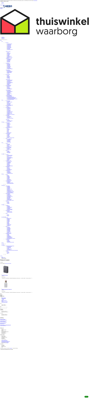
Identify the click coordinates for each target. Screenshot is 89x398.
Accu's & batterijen (8, 74)
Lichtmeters (8, 194)
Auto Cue (8, 109)
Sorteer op (1, 263)
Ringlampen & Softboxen (10, 190)
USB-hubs (8, 221)
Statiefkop (8, 176)
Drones (8, 102)
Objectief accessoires (8, 133)
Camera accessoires (8, 79)
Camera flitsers (8, 249)
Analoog (8, 248)
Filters (6, 138)
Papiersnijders (8, 172)
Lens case (8, 146)
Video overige (7, 119)
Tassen (2, 142)
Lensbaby (8, 125)
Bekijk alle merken (9, 132)
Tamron (8, 130)
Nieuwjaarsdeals (3, 257)
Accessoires (7, 154)
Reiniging (8, 84)
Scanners (8, 240)
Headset (8, 222)
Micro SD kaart (9, 116)
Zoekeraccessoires (9, 160)
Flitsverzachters (9, 70)
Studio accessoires (8, 193)
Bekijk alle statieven (9, 180)
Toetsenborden (8, 225)
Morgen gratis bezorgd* (4, 340)
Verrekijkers (3, 204)
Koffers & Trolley (9, 149)
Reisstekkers (8, 77)
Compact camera (9, 247)
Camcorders (8, 101)
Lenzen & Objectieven (4, 300)
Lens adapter (8, 136)
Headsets (8, 234)
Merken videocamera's (8, 105)
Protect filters (8, 60)
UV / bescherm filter (9, 58)
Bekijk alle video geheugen (10, 118)
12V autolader (8, 231)
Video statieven (9, 110)
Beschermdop (8, 141)
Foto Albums (8, 171)
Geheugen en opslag (8, 51)
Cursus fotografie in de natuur (10, 99)
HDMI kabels (8, 229)
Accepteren (5, 1)
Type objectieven (8, 122)
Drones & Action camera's (4, 302)
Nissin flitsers (8, 65)
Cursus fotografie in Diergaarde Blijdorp (11, 97)
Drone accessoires (9, 121)
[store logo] (7, 7)
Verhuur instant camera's (10, 49)
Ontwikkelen (8, 92)
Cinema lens (8, 126)
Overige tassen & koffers (8, 147)
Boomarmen (8, 198)
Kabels (6, 226)
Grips (7, 156)
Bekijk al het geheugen (9, 57)
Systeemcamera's (9, 44)
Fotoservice (3, 38)
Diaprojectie (8, 94)
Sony (7, 106)
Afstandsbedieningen (9, 80)
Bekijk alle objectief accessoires (10, 137)
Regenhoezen (8, 86)
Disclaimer (11, 348)
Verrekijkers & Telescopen (4, 301)
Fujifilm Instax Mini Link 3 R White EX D (7, 289)
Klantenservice (3, 37)
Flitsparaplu (8, 189)
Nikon (8, 131)
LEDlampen (8, 188)
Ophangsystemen (9, 199)
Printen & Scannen (4, 298)
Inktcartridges (8, 241)
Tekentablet (8, 219)
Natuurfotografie (7, 166)
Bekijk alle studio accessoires (10, 200)
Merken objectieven (8, 127)
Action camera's (9, 103)
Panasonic (8, 129)
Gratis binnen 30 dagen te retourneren (6, 341)
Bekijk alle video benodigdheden (10, 114)
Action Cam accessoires (9, 120)
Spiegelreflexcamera (9, 246)
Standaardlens (8, 123)
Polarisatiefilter (8, 59)
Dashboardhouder (9, 236)
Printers (8, 239)
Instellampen (8, 187)
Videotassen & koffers (9, 113)
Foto (2, 41)
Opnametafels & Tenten (9, 196)
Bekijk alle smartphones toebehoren (11, 238)
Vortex (8, 214)
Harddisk (8, 55)
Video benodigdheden (8, 107)
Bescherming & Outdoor (10, 82)
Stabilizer (8, 178)
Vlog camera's (8, 48)
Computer (7, 217)
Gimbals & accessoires (9, 112)
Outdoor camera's (9, 47)
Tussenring (8, 134)
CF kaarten (8, 54)
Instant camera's (9, 45)
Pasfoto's (3, 242)
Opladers (8, 75)
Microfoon (8, 223)
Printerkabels (8, 227)
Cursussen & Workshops (8, 95)
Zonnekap (8, 135)
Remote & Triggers (9, 195)
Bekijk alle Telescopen (9, 212)
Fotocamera (7, 42)
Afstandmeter (8, 208)
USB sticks (8, 117)
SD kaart (8, 52)
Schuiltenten (8, 87)
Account (3, 2)
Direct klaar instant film (9, 91)
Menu (1, 40)
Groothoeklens (8, 124)
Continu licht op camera (9, 68)
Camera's (3, 299)
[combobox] (3, 39)
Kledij (8, 167)
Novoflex (8, 203)
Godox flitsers (8, 67)
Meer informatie (35, 0)
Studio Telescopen (8, 210)
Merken (7, 213)
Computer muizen (9, 224)
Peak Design (8, 152)
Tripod (8, 175)
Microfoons (8, 83)
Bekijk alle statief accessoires (10, 183)
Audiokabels (8, 230)
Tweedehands (3, 245)
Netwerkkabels (9, 228)
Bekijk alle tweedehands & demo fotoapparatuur (12, 250)
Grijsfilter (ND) (9, 162)
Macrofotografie (9, 158)
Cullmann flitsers (9, 66)
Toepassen (2, 309)
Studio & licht (3, 185)
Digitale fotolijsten (9, 218)
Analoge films (8, 90)
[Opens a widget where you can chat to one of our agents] (86, 397)
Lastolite (8, 201)
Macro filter (8, 61)
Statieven (7, 174)
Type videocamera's (8, 100)
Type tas (7, 143)
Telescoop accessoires (9, 211)
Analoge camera (9, 46)
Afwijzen (7, 1)
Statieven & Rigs (9, 179)
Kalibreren (8, 220)
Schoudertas (8, 144)
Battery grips (8, 76)
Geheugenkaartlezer (9, 56)
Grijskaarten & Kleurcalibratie (10, 191)
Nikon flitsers (8, 64)
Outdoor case (8, 148)
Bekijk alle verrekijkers (9, 209)
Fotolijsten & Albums (8, 170)
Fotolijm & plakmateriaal (10, 173)
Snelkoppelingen (9, 181)
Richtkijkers (8, 206)
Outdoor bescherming (8, 85)
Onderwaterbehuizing (9, 169)
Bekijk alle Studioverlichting (10, 192)
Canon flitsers (8, 63)
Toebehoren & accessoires (10, 182)
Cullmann (8, 151)
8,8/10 (7, 342)
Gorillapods (8, 177)
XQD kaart (8, 53)
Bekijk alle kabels (9, 232)
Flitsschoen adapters (9, 72)
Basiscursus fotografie (9, 96)
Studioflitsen (8, 186)
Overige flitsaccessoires (9, 71)
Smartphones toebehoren (8, 233)
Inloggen (1, 8)
